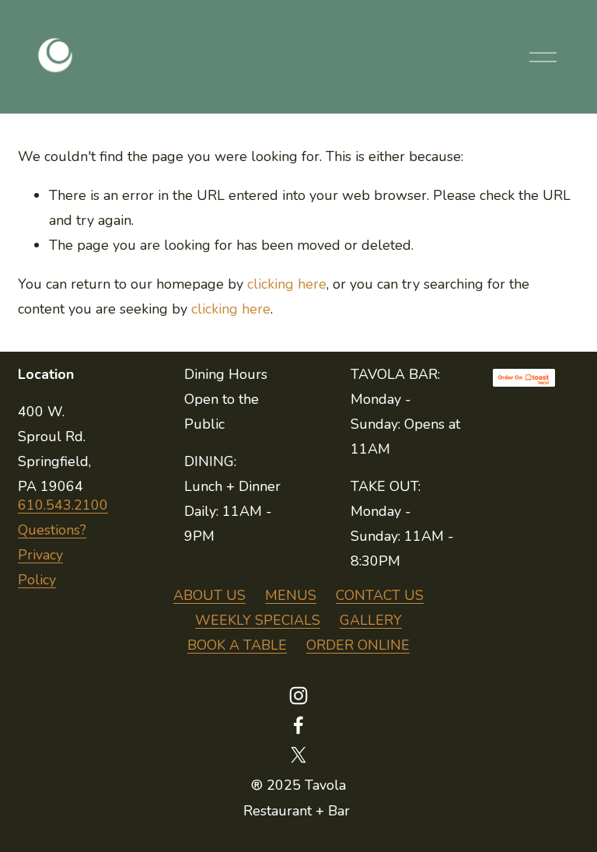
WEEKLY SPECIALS (257, 620)
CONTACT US (380, 595)
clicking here (286, 284)
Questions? (52, 530)
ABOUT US (209, 595)
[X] (298, 754)
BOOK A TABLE (237, 645)
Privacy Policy (40, 567)
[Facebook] (298, 725)
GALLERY (371, 620)
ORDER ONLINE (358, 645)
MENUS (290, 595)
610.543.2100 (63, 505)
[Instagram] (298, 695)
